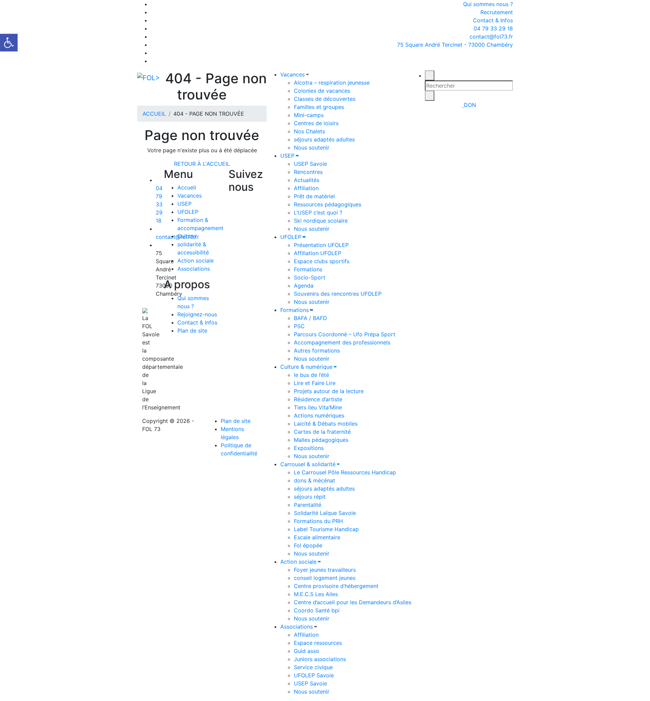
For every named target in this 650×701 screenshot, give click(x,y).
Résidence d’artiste (318, 399)
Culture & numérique (306, 366)
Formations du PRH (318, 521)
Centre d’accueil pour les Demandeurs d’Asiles (352, 602)
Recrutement (496, 12)
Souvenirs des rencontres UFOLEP (338, 293)
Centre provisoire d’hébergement (336, 586)
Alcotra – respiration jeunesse (332, 82)
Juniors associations (320, 659)
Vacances (292, 74)
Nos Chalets (309, 131)
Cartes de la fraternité (322, 431)
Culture (186, 236)
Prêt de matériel (314, 196)
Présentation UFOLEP (321, 245)
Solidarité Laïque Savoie (325, 513)
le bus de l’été (311, 374)
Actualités (306, 180)
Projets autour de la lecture (329, 391)
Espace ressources (318, 642)
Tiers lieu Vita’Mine (318, 407)
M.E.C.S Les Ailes (316, 594)
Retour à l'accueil (202, 163)
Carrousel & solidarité (307, 464)
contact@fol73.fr (490, 36)
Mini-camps (309, 115)
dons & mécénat (314, 480)
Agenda (303, 285)
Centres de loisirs (316, 123)
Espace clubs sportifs (321, 261)
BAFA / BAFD (310, 318)
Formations (308, 269)
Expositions (309, 448)
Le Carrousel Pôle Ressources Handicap (345, 472)
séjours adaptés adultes (324, 139)
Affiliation (306, 188)
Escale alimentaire (317, 537)
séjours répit (310, 496)
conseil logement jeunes (324, 577)
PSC (299, 326)
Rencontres (308, 171)
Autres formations (317, 350)
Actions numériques (319, 415)
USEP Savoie (310, 163)
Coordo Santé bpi (317, 610)
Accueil (186, 187)
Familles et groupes (319, 107)
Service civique (313, 667)
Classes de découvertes (324, 98)
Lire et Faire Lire (314, 383)
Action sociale (298, 561)
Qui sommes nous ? (488, 4)
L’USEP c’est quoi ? (318, 212)
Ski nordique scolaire (321, 220)
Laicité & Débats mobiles (326, 423)
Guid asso (306, 651)
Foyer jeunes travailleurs (325, 569)
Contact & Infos (493, 20)
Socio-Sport (309, 277)
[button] (9, 42)
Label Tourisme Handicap (326, 529)
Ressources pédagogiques (327, 204)
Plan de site (192, 330)
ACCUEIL (154, 113)
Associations (296, 626)
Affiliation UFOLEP (317, 253)
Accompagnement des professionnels (342, 342)
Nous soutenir (311, 147)
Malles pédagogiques (321, 439)
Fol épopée (308, 545)
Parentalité (307, 504)
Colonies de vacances (322, 90)
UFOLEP (290, 236)
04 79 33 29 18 (492, 28)
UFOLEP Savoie (314, 675)
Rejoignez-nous (197, 314)
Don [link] (470, 104)
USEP (287, 155)
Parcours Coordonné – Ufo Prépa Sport (344, 334)
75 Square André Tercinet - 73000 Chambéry (455, 44)
